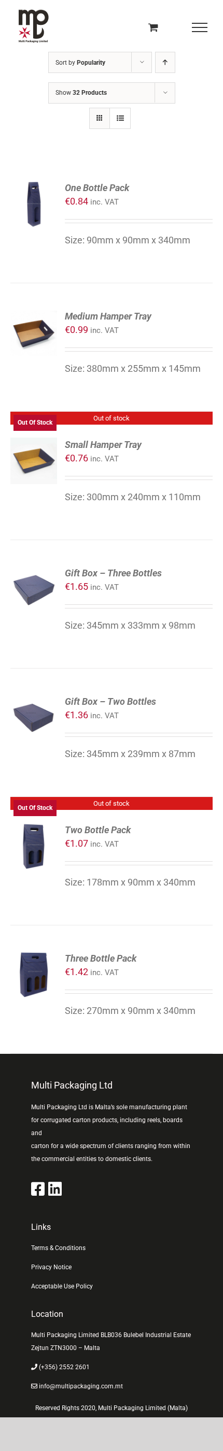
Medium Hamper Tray (108, 316)
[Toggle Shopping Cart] (153, 27)
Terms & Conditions (58, 1248)
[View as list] (120, 118)
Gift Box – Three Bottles (113, 573)
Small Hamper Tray (103, 444)
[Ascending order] (165, 62)
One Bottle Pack (97, 187)
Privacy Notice (51, 1267)
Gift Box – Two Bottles (110, 701)
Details (38, 462)
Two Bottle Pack (98, 829)
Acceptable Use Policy (62, 1286)
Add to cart (33, 191)
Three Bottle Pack (100, 958)
